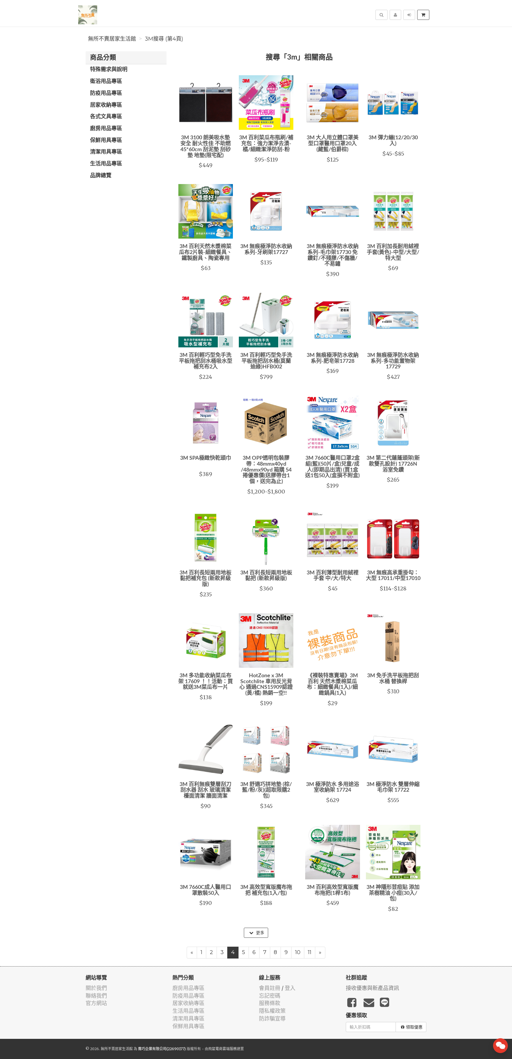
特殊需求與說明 (108, 69)
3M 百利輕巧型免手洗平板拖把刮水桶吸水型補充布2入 (205, 361)
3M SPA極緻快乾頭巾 (205, 458)
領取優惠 (414, 1027)
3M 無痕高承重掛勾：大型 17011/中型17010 (393, 576)
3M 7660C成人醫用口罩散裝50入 (205, 890)
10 (297, 952)
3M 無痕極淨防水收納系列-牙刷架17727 (266, 249)
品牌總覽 (100, 175)
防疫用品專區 (106, 93)
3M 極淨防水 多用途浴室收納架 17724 (332, 787)
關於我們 (96, 988)
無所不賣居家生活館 (112, 39)
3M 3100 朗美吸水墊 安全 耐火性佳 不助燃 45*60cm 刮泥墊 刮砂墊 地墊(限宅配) (205, 146)
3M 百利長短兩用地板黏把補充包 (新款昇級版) (205, 578)
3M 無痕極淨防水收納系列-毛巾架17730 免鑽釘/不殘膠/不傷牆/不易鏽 (333, 255)
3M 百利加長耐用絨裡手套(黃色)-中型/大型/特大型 (393, 252)
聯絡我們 (96, 995)
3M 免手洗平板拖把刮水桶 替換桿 (393, 678)
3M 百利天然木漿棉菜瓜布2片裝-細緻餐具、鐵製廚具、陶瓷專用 (205, 252)
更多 (259, 932)
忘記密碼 (269, 995)
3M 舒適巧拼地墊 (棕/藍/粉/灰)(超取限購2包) (266, 790)
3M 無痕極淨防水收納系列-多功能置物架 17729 (393, 361)
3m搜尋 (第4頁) (164, 39)
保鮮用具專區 (106, 140)
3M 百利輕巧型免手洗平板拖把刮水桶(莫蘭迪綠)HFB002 (266, 361)
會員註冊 (269, 988)
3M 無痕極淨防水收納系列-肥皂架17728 (333, 358)
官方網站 (96, 1003)
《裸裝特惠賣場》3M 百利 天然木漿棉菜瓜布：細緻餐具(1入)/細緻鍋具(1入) (332, 684)
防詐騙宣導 (272, 1018)
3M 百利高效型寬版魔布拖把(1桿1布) (333, 890)
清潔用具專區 (106, 152)
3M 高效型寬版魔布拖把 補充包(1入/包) (266, 890)
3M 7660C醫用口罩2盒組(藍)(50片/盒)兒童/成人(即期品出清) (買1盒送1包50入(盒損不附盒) (332, 467)
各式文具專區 (106, 116)
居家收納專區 (106, 105)
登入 (290, 988)
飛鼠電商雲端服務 (222, 1049)
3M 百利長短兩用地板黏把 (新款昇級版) (266, 576)
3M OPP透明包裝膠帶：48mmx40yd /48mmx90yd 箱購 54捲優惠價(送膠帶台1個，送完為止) (266, 470)
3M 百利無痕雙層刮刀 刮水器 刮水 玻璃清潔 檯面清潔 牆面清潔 (205, 790)
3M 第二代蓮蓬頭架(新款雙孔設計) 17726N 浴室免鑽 (393, 464)
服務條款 (269, 1003)
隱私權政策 (272, 1010)
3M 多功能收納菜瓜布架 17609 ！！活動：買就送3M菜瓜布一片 (205, 681)
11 (309, 952)
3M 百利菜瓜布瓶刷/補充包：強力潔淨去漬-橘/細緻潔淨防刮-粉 (266, 143)
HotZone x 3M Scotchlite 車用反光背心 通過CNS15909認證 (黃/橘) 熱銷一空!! (266, 684)
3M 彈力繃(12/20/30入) (393, 140)
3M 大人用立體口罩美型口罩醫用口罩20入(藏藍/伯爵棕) (333, 143)
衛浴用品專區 (106, 81)
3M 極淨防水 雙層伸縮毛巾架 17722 (393, 787)
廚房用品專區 (106, 128)
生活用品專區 (106, 164)
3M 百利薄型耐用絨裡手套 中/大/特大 (333, 576)
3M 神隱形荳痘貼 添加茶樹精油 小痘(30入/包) (393, 893)
